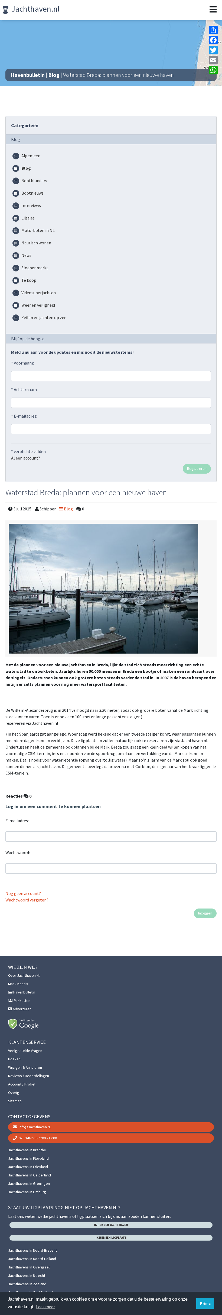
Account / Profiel (21, 1084)
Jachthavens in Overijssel (29, 1267)
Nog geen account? (23, 893)
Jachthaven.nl (35, 9)
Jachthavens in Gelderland (29, 1175)
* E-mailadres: (24, 416)
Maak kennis (18, 983)
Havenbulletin (28, 74)
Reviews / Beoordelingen (28, 1075)
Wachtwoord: (17, 852)
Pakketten (21, 1000)
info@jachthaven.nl (34, 1126)
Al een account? (25, 458)
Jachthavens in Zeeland (27, 1283)
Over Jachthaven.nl (24, 975)
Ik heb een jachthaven (111, 1225)
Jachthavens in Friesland (28, 1166)
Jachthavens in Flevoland (28, 1158)
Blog (54, 74)
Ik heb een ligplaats (111, 1237)
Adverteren (21, 1008)
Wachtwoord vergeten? (26, 900)
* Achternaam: (24, 389)
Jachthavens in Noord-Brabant (32, 1250)
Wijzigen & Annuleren (25, 1067)
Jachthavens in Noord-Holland (32, 1258)
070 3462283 (37, 1138)
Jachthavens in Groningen (29, 1183)
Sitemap (15, 1100)
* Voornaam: (22, 363)
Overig (13, 1092)
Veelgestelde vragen (25, 1050)
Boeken (14, 1059)
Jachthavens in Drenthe (27, 1149)
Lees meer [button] (45, 1306)
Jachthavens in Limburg (27, 1191)
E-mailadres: (17, 820)
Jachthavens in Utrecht (26, 1275)
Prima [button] (205, 1303)
